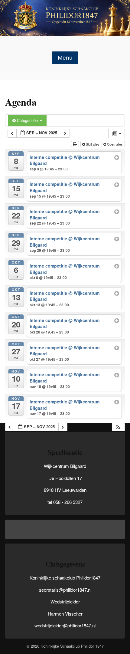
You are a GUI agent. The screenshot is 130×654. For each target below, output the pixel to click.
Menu (65, 57)
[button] (118, 427)
